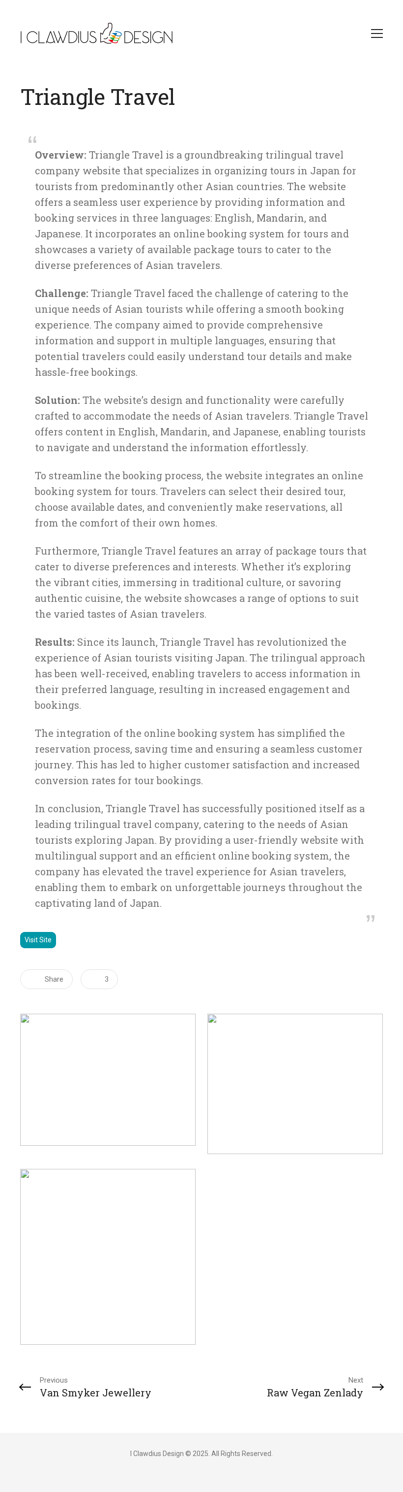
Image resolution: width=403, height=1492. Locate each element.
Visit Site (38, 940)
